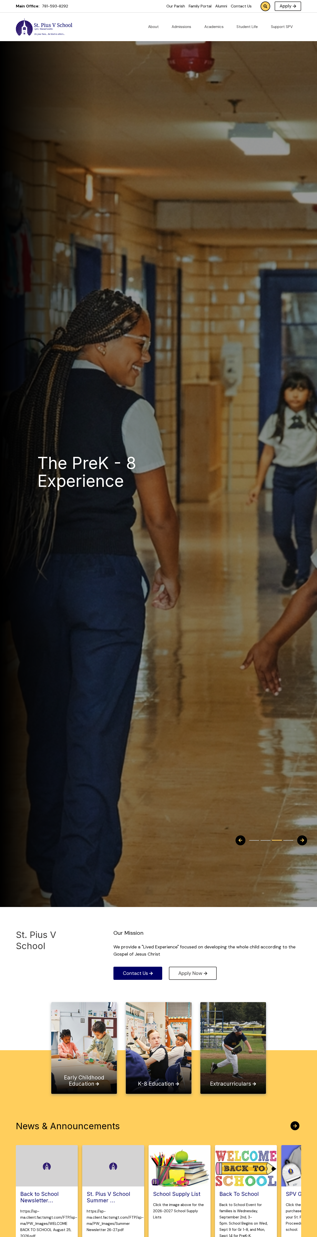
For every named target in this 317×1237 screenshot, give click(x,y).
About (154, 26)
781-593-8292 (55, 6)
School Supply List (176, 1194)
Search (265, 6)
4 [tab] (288, 840)
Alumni (221, 6)
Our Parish (175, 6)
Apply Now (190, 973)
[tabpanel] (106, 474)
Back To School (239, 1194)
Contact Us (241, 6)
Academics (214, 26)
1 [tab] (254, 840)
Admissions (182, 26)
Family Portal (200, 6)
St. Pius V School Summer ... (108, 1197)
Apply (285, 6)
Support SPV (282, 26)
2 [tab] (265, 840)
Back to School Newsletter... (39, 1197)
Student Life (248, 26)
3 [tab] (277, 840)
